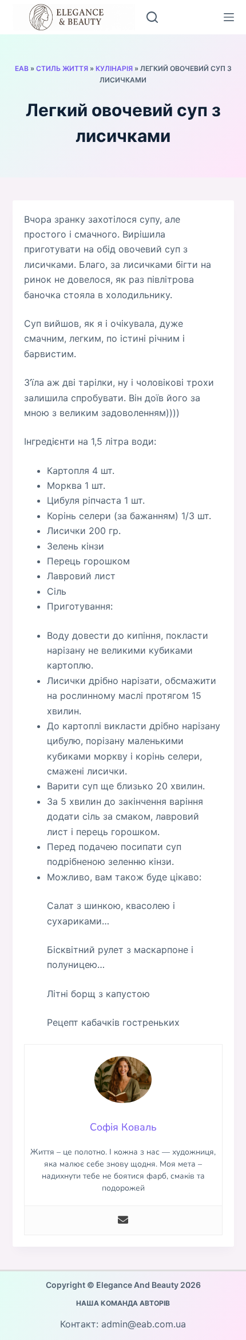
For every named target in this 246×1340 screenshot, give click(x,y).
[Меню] (229, 17)
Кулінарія (114, 68)
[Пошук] (152, 17)
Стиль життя (62, 68)
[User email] (123, 1220)
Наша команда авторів (123, 1303)
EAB (22, 68)
